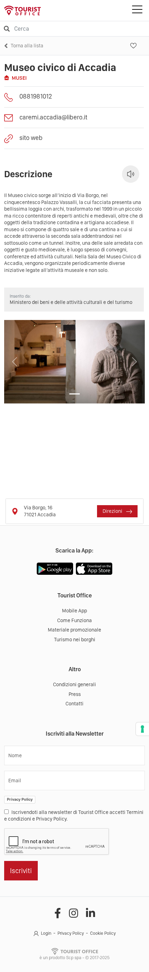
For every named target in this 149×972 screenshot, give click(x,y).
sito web (31, 138)
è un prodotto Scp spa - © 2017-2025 (74, 957)
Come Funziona (74, 620)
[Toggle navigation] (137, 10)
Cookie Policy (103, 933)
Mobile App (74, 611)
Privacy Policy (20, 799)
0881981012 (35, 96)
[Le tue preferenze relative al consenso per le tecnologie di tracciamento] (142, 729)
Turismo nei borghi (74, 639)
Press (75, 694)
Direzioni (113, 511)
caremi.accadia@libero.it (53, 117)
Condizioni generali (74, 684)
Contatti (74, 703)
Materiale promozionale (74, 630)
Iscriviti (21, 871)
